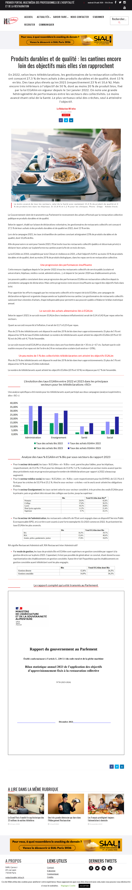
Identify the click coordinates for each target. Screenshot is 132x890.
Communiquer (46, 24)
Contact (50, 867)
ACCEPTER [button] (84, 886)
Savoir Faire (60, 17)
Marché (66, 115)
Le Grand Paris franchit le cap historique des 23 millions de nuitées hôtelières (26, 819)
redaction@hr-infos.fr (14, 877)
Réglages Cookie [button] (68, 885)
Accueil (28, 17)
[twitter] (66, 120)
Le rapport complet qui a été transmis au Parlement (66, 585)
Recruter (29, 24)
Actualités (43, 17)
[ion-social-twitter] (120, 3)
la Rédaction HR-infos (66, 108)
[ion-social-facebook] (116, 3)
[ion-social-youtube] (125, 8)
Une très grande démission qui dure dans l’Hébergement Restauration (64, 819)
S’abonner (98, 17)
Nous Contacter (80, 17)
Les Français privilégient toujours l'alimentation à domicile (101, 819)
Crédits (50, 877)
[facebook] (60, 120)
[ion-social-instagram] (125, 3)
